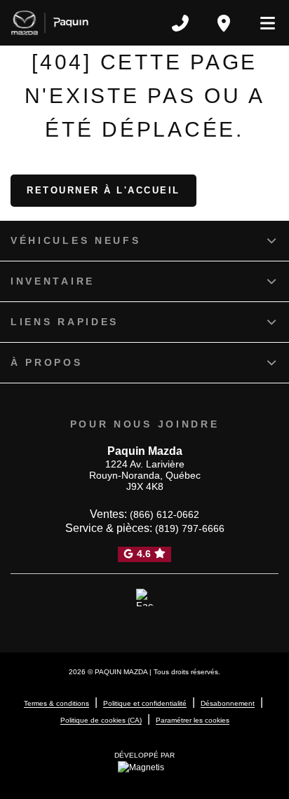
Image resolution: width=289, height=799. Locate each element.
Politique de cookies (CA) (101, 720)
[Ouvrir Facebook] (145, 598)
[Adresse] (224, 23)
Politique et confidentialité (145, 703)
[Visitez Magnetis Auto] (144, 767)
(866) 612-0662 (164, 514)
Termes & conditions (56, 703)
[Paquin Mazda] (49, 23)
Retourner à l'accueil (103, 190)
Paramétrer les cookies (192, 720)
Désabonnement (228, 703)
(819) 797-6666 (189, 528)
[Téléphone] (180, 23)
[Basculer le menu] (262, 23)
